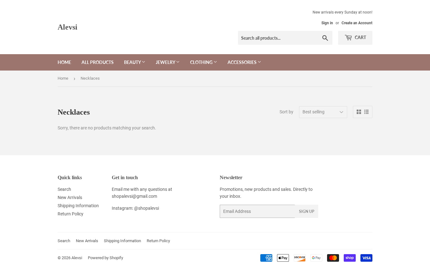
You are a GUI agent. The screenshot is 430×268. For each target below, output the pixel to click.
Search (64, 189)
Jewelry (166, 62)
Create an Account (357, 23)
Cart (360, 37)
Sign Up (306, 211)
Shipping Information (78, 205)
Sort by (286, 111)
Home (64, 62)
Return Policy (70, 213)
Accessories (242, 62)
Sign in (327, 23)
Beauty (133, 62)
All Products (98, 62)
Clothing (201, 62)
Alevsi (67, 27)
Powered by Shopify (105, 257)
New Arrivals (70, 197)
